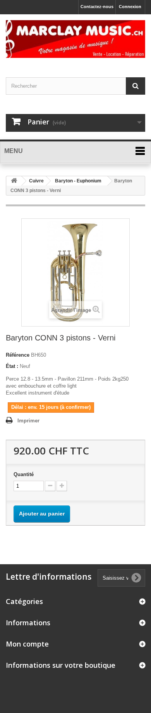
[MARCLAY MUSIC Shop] (75, 39)
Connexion (130, 6)
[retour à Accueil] (14, 181)
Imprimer (28, 421)
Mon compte (27, 643)
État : (12, 366)
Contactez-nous (97, 6)
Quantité (24, 474)
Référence (17, 355)
